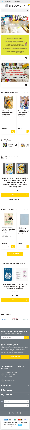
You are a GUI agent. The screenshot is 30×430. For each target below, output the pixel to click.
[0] (28, 5)
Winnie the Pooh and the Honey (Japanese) (8, 112)
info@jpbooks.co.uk (10, 380)
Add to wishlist (14, 200)
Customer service (15, 357)
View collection (14, 254)
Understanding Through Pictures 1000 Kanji (8, 229)
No (24, 425)
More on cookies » (15, 427)
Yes (20, 425)
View (14, 195)
